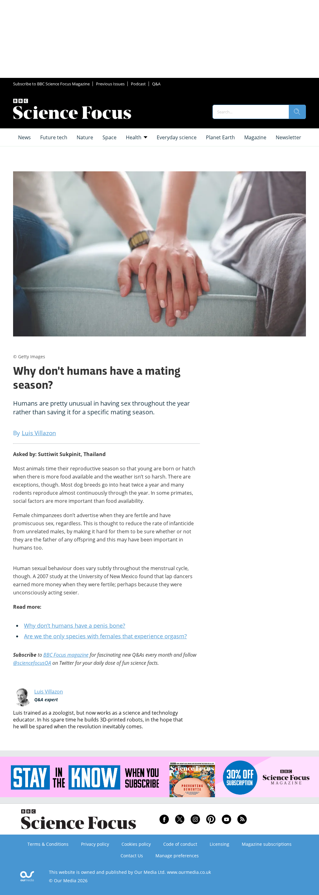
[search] (297, 112)
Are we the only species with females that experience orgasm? (105, 636)
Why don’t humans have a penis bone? (74, 625)
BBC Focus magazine (65, 654)
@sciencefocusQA (32, 662)
